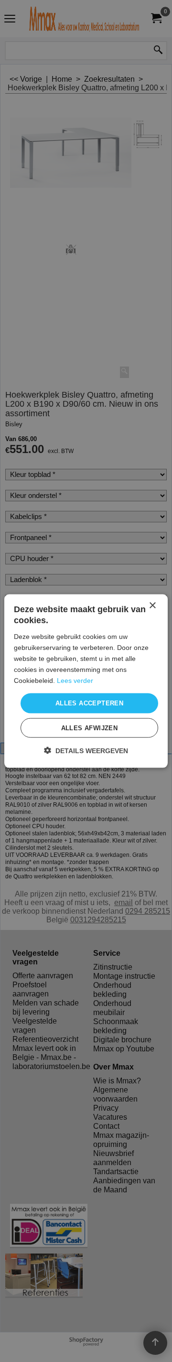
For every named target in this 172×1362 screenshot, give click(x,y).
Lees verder (75, 680)
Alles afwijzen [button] (89, 727)
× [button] (152, 605)
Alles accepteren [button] (89, 703)
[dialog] (86, 681)
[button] (86, 750)
